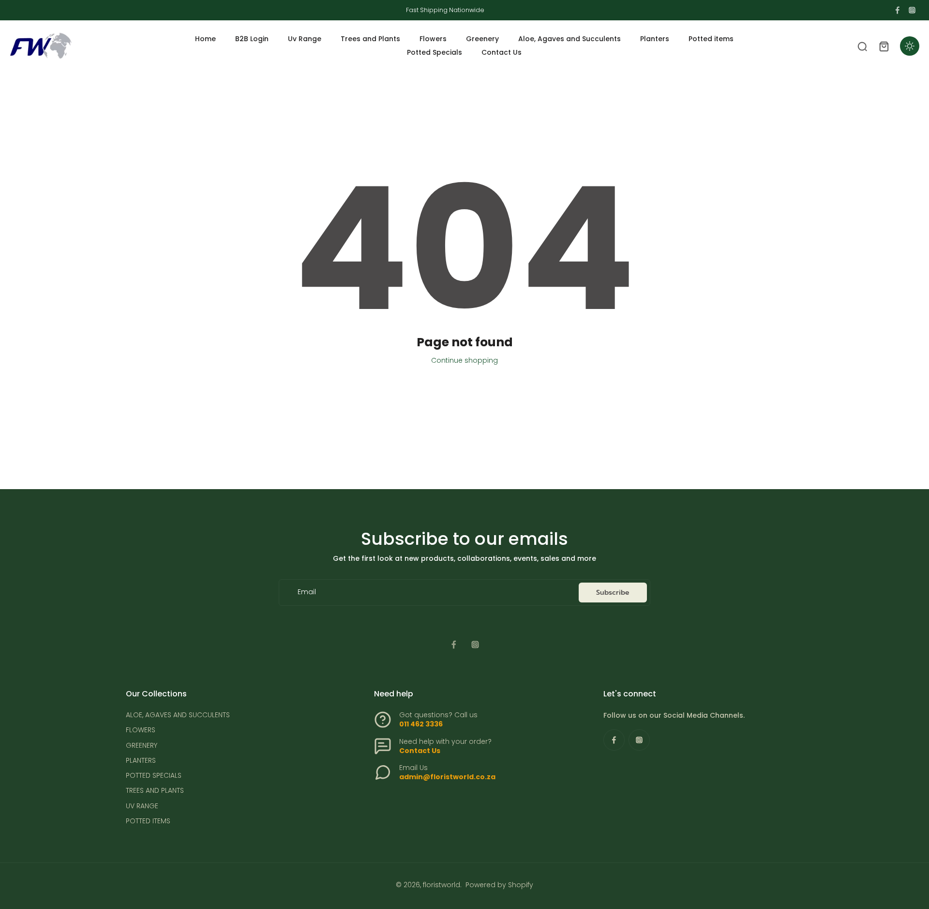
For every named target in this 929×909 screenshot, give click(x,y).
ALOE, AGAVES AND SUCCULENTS (178, 715)
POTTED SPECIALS (153, 775)
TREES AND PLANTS (155, 790)
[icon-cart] (883, 46)
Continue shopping (464, 360)
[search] (862, 46)
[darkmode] (909, 46)
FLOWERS (140, 730)
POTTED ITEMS (148, 821)
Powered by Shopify (499, 885)
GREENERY (141, 745)
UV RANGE (142, 806)
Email (307, 592)
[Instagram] (912, 10)
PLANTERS (141, 760)
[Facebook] (897, 10)
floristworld (441, 885)
